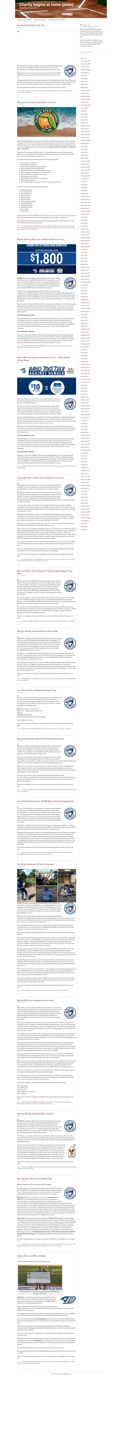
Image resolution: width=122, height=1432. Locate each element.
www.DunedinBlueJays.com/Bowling (26, 777)
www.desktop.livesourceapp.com (59, 215)
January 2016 (85, 305)
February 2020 (86, 161)
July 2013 (84, 385)
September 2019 (86, 176)
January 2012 (85, 438)
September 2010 (86, 485)
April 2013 (85, 394)
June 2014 (84, 353)
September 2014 (86, 344)
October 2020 (85, 137)
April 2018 (85, 226)
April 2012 (85, 429)
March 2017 (85, 264)
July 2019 (84, 182)
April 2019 (85, 190)
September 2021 (86, 105)
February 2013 (86, 400)
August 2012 (85, 417)
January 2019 (85, 199)
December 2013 (86, 370)
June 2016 (84, 291)
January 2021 (85, 129)
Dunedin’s (19, 1190)
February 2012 (86, 435)
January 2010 (85, 509)
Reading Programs (31, 854)
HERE (69, 84)
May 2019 (84, 187)
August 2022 (85, 73)
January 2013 (85, 403)
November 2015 (86, 308)
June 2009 (84, 526)
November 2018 (86, 205)
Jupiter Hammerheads (56, 227)
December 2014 (86, 335)
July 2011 (84, 456)
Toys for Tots (53, 1245)
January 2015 (85, 332)
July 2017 (84, 252)
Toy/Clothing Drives (45, 1245)
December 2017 (86, 238)
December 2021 (86, 96)
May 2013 (84, 391)
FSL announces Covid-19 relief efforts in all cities (36, 102)
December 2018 (86, 202)
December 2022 (86, 61)
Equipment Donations (36, 990)
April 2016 (85, 297)
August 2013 (85, 382)
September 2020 (86, 140)
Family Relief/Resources (41, 345)
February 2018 (86, 232)
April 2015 (85, 323)
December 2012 (86, 406)
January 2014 (85, 367)
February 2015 (86, 329)
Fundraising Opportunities (61, 678)
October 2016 (85, 279)
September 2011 (86, 450)
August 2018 (85, 214)
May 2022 (84, 81)
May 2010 (84, 497)
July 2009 (84, 524)
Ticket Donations (27, 347)
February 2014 (86, 364)
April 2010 (85, 500)
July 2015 (84, 314)
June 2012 (84, 423)
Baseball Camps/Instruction (28, 90)
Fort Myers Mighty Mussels (45, 227)
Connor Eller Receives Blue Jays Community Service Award (40, 477)
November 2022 (86, 64)
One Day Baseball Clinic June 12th (30, 25)
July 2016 (84, 288)
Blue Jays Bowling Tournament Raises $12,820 (35, 1113)
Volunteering (45, 560)
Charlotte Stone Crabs (37, 226)
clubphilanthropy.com (63, 1374)
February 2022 (86, 90)
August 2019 (85, 179)
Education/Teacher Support (53, 852)
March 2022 (85, 87)
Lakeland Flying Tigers (67, 227)
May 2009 (84, 529)
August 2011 (85, 453)
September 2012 (86, 414)
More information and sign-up (25, 720)
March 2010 (85, 503)
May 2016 (84, 294)
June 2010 (84, 494)
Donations (24, 345)
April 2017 (85, 261)
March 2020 (85, 158)
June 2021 (84, 114)
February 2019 (86, 196)
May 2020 (84, 152)
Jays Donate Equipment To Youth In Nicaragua (35, 864)
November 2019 (86, 170)
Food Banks (63, 345)
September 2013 (86, 379)
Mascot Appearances (21, 854)
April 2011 (85, 465)
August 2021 (85, 108)
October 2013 (85, 376)
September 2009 (86, 518)
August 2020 (85, 143)
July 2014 (84, 350)
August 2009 (85, 521)
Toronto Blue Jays (21, 92)
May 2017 (84, 258)
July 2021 (84, 111)
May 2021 (84, 117)
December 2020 (86, 131)
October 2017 (85, 244)
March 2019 (85, 193)
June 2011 (84, 459)
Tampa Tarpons (35, 229)
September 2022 (86, 70)
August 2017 (85, 249)
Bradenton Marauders (27, 226)
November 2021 (86, 99)
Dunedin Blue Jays (55, 90)
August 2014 (85, 347)
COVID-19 (54, 226)
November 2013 (86, 373)
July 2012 (84, 420)
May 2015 (84, 320)
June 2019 (84, 185)
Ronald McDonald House (27, 560)
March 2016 (85, 300)
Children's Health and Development (43, 90)
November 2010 (86, 479)
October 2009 (85, 515)
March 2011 (85, 468)
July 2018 (84, 217)
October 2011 (85, 447)
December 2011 (86, 441)
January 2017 (85, 270)
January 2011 (85, 473)
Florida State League (68, 90)
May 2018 (84, 223)
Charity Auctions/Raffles (27, 621)
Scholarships (29, 1363)
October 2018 (85, 208)
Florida (61, 90)
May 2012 (84, 426)
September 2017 (86, 246)
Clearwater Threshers (47, 226)
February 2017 (86, 267)
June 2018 (84, 220)
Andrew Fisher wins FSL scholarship (31, 1255)
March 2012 (85, 432)
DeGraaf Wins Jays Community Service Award (35, 1000)
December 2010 (86, 476)
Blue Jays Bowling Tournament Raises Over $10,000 (37, 631)
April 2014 (85, 358)
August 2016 (85, 285)
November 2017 (86, 241)
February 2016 (86, 302)
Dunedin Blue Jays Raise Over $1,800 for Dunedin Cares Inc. (40, 239)
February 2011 (86, 470)
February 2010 (86, 506)
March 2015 (85, 326)
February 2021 (86, 126)
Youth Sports (28, 92)
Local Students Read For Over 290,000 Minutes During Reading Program (45, 801)
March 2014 (85, 361)
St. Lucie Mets (28, 229)
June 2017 (84, 255)
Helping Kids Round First (39, 949)
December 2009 (86, 512)
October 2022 (85, 67)
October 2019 (85, 173)
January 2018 (85, 235)
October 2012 (85, 411)
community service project (26, 922)
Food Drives (68, 559)
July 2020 (84, 146)
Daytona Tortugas (62, 226)
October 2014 (85, 341)
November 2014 (86, 338)
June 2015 (84, 317)
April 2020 (85, 155)
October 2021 (85, 102)
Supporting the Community (62, 466)
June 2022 (84, 78)
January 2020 (85, 164)
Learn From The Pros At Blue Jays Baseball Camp (36, 690)
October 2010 (85, 482)
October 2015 (85, 311)
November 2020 (86, 134)
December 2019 (86, 167)
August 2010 (85, 488)
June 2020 (84, 149)
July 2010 (84, 491)
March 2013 (85, 397)
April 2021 (85, 120)
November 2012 (86, 409)
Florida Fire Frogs (25, 227)
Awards (24, 559)
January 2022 (85, 93)
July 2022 (84, 75)
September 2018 (86, 211)
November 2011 (86, 444)
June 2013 (84, 388)
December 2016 (86, 273)
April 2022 (85, 84)
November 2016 (86, 276)
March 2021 (85, 123)
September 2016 (86, 282)
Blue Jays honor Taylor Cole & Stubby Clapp (34, 1178)
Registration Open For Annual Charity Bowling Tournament (40, 738)
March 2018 (85, 229)
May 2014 (84, 355)
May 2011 (84, 462)
